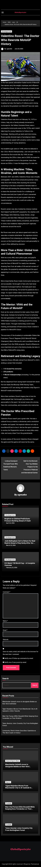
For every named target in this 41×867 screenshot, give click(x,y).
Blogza (26, 864)
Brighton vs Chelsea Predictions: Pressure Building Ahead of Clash (17, 520)
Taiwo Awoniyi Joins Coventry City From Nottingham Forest (18, 829)
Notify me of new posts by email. (15, 662)
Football (8, 803)
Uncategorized (6, 31)
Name (5, 621)
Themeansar (35, 864)
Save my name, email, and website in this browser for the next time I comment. (20, 653)
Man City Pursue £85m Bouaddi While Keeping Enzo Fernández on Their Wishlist (20, 809)
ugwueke (9, 49)
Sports (8, 782)
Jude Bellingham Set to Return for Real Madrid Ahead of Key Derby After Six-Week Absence (19, 543)
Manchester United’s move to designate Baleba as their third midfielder (17, 766)
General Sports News (12, 761)
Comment (6, 592)
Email (5, 630)
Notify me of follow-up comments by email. (18, 658)
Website (5, 639)
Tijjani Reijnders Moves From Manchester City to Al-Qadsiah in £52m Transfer (18, 788)
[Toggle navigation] (2, 12)
